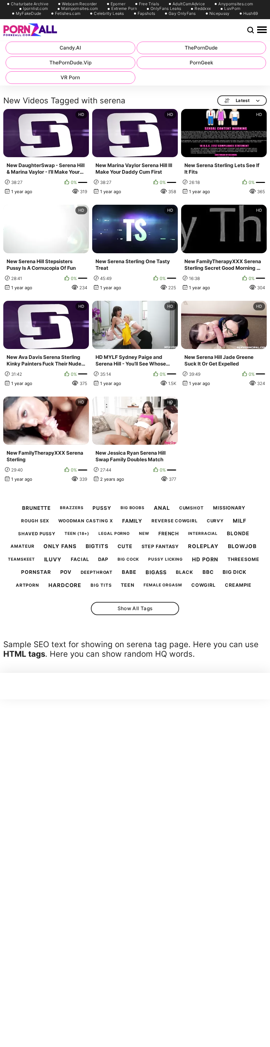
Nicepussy (219, 13)
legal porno (114, 533)
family (132, 521)
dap (103, 559)
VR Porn (70, 77)
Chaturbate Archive (29, 4)
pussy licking (165, 559)
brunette (36, 508)
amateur (22, 546)
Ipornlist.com (35, 8)
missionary (229, 507)
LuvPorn (232, 8)
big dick (234, 572)
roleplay (203, 546)
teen (127, 585)
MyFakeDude (28, 13)
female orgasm (163, 585)
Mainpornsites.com (79, 8)
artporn (27, 585)
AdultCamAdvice (189, 4)
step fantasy (160, 546)
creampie (238, 585)
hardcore (64, 585)
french (168, 533)
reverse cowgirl (174, 520)
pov (66, 572)
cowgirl (203, 585)
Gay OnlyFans (182, 13)
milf (239, 521)
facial (80, 559)
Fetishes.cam (68, 13)
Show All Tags (135, 608)
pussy (102, 508)
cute (125, 546)
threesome (243, 559)
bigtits (97, 546)
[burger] (262, 30)
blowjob (242, 546)
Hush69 (250, 13)
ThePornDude (201, 48)
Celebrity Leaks (109, 13)
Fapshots (146, 13)
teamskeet (21, 559)
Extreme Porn (124, 8)
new (144, 533)
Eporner (118, 4)
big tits (101, 585)
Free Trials (149, 4)
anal (162, 508)
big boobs (133, 508)
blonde (238, 534)
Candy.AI (70, 48)
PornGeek (201, 62)
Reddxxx (203, 8)
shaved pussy (36, 533)
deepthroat (97, 572)
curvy (215, 520)
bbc (208, 572)
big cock (128, 559)
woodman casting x (85, 520)
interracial (203, 533)
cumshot (191, 508)
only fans (59, 546)
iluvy (53, 559)
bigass (156, 572)
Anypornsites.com (235, 4)
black (184, 572)
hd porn (205, 559)
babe (129, 572)
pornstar (36, 572)
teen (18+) (77, 533)
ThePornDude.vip (70, 62)
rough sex (35, 520)
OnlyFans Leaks (165, 8)
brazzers (71, 508)
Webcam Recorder (79, 4)
